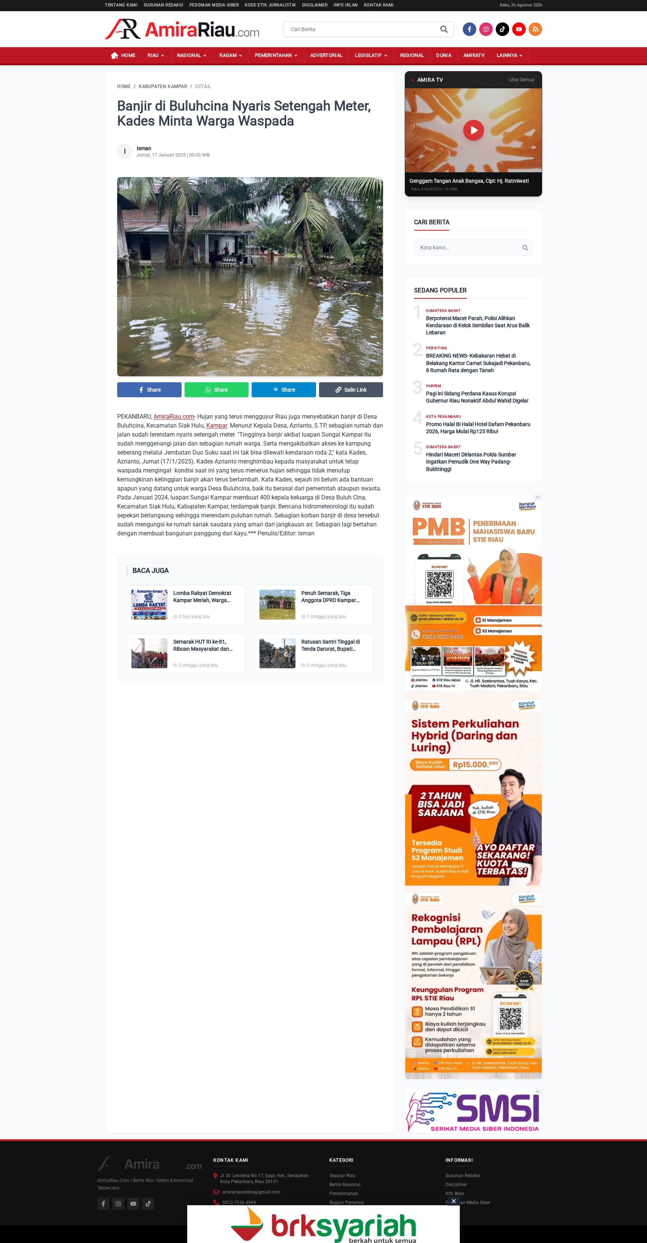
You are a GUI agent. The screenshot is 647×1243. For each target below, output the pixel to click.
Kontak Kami (379, 5)
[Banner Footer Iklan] (323, 1224)
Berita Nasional (345, 1184)
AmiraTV (474, 55)
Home (124, 86)
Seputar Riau (342, 1175)
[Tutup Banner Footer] (454, 1201)
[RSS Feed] (535, 29)
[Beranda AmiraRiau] (182, 29)
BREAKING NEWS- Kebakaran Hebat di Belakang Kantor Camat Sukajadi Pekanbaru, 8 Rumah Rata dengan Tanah (478, 363)
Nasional (189, 55)
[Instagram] (486, 29)
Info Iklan (346, 5)
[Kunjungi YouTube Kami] (133, 1204)
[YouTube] (519, 29)
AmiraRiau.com (174, 416)
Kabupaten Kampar (163, 86)
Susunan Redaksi (163, 5)
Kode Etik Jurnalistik (270, 5)
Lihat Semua (521, 79)
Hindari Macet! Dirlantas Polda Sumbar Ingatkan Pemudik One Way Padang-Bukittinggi (471, 462)
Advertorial (326, 55)
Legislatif (368, 55)
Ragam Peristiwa (346, 1202)
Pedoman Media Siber (214, 5)
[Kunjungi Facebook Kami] (103, 1204)
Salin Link (355, 390)
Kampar (216, 425)
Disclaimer (315, 5)
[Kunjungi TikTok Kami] (148, 1204)
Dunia (443, 55)
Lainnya (507, 55)
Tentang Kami (121, 5)
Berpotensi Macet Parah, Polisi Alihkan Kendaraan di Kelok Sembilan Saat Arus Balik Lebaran (478, 325)
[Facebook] (469, 29)
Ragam (228, 55)
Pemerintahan (273, 55)
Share (154, 390)
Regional (412, 55)
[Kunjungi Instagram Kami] (118, 1204)
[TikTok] (502, 29)
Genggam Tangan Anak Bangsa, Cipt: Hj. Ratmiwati (469, 181)
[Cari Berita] (444, 29)
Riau (153, 55)
